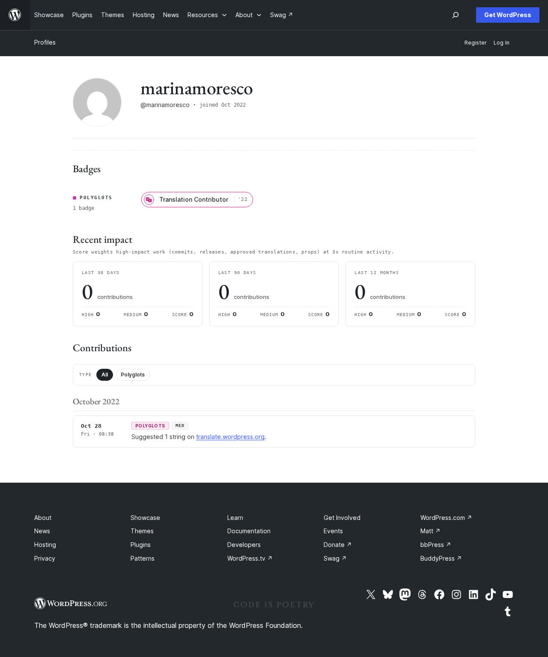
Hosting (45, 544)
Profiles (45, 42)
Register (476, 42)
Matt (430, 531)
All (104, 374)
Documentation (249, 531)
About (42, 517)
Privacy (44, 558)
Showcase (145, 517)
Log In (501, 42)
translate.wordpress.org (230, 436)
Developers (244, 544)
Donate (338, 544)
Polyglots (133, 374)
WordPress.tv (250, 558)
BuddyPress (441, 558)
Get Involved (342, 517)
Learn (235, 517)
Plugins (141, 544)
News (42, 531)
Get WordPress (507, 14)
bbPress (435, 544)
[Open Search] (456, 15)
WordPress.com (446, 517)
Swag (335, 558)
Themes (142, 531)
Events (333, 531)
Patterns (143, 558)
